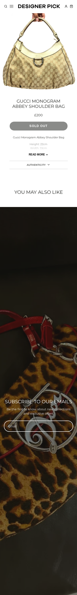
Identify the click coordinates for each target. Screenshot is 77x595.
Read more (37, 154)
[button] (20, 86)
